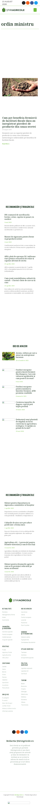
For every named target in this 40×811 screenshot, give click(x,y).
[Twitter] (36, 3)
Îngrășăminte (25, 640)
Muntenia (24, 699)
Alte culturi (5, 658)
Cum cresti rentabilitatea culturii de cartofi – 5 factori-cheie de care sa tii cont (19, 280)
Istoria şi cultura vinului (9, 708)
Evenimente (5, 620)
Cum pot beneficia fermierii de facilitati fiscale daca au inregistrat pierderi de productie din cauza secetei (19, 122)
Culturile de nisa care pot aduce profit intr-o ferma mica (18, 523)
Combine (23, 655)
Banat (23, 683)
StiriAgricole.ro (18, 795)
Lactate (4, 666)
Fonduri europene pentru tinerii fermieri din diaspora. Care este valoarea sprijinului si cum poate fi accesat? (26, 374)
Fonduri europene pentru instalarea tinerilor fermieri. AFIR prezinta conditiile (25, 389)
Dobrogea (24, 691)
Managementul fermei (8, 615)
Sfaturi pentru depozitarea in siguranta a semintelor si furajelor (19, 504)
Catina (23, 615)
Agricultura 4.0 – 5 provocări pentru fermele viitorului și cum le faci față (19, 543)
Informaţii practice (7, 711)
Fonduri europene (7, 634)
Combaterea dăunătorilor (28, 642)
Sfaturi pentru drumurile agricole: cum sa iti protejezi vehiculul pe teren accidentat (19, 566)
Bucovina (24, 686)
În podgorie (5, 698)
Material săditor (25, 637)
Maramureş (24, 694)
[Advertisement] (20, 52)
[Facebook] (32, 3)
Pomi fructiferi (25, 625)
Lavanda (23, 620)
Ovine (4, 674)
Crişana (23, 689)
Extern (4, 617)
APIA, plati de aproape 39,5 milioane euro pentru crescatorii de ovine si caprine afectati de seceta (20, 258)
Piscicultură (5, 688)
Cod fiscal (24, 673)
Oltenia (23, 702)
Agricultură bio (6, 655)
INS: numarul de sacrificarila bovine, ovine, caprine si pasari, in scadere (19, 217)
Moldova (23, 697)
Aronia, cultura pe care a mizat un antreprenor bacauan (26, 355)
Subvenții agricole (7, 632)
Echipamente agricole (27, 658)
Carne (4, 669)
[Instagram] (23, 3)
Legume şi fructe (7, 652)
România (4, 612)
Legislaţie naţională (26, 668)
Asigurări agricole (7, 640)
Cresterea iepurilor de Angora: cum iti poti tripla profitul (25, 404)
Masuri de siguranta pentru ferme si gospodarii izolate (19, 237)
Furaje (4, 650)
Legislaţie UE (24, 671)
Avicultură (5, 685)
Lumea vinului (6, 706)
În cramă (4, 700)
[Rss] (28, 3)
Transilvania (24, 705)
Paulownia (24, 622)
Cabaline (4, 680)
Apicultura (24, 612)
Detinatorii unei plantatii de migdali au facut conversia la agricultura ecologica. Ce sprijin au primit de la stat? (27, 423)
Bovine (4, 672)
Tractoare (23, 652)
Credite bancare (6, 637)
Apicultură (5, 682)
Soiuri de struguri (7, 703)
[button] (35, 10)
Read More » (6, 144)
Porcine (4, 677)
